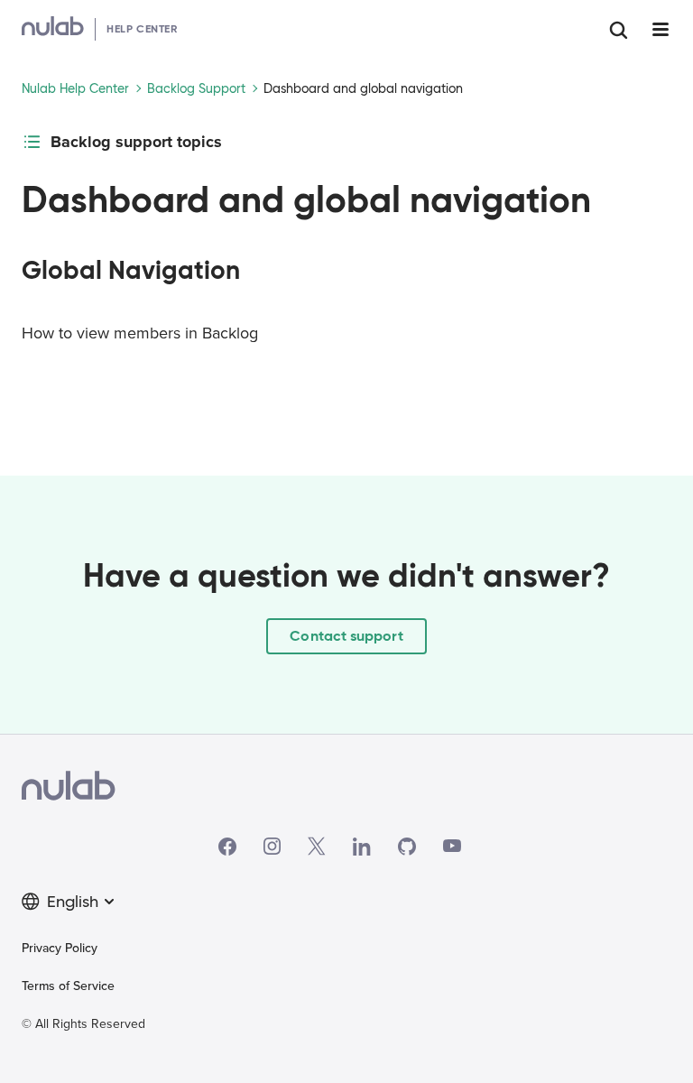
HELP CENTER (142, 28)
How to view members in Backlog (140, 333)
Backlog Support (196, 88)
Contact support (346, 635)
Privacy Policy (59, 948)
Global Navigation (131, 270)
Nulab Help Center (75, 88)
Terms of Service (68, 986)
